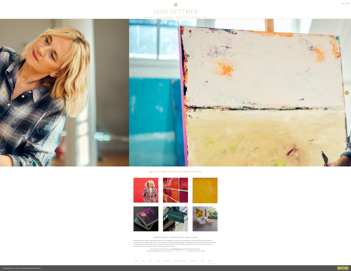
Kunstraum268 (175, 220)
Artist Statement (146, 188)
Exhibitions (169, 17)
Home (136, 261)
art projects (195, 17)
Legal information (211, 263)
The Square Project (182, 17)
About (152, 17)
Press (204, 17)
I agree (342, 268)
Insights (160, 17)
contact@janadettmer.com (179, 251)
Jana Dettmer (175, 11)
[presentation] (4, 92)
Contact (210, 261)
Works (146, 17)
